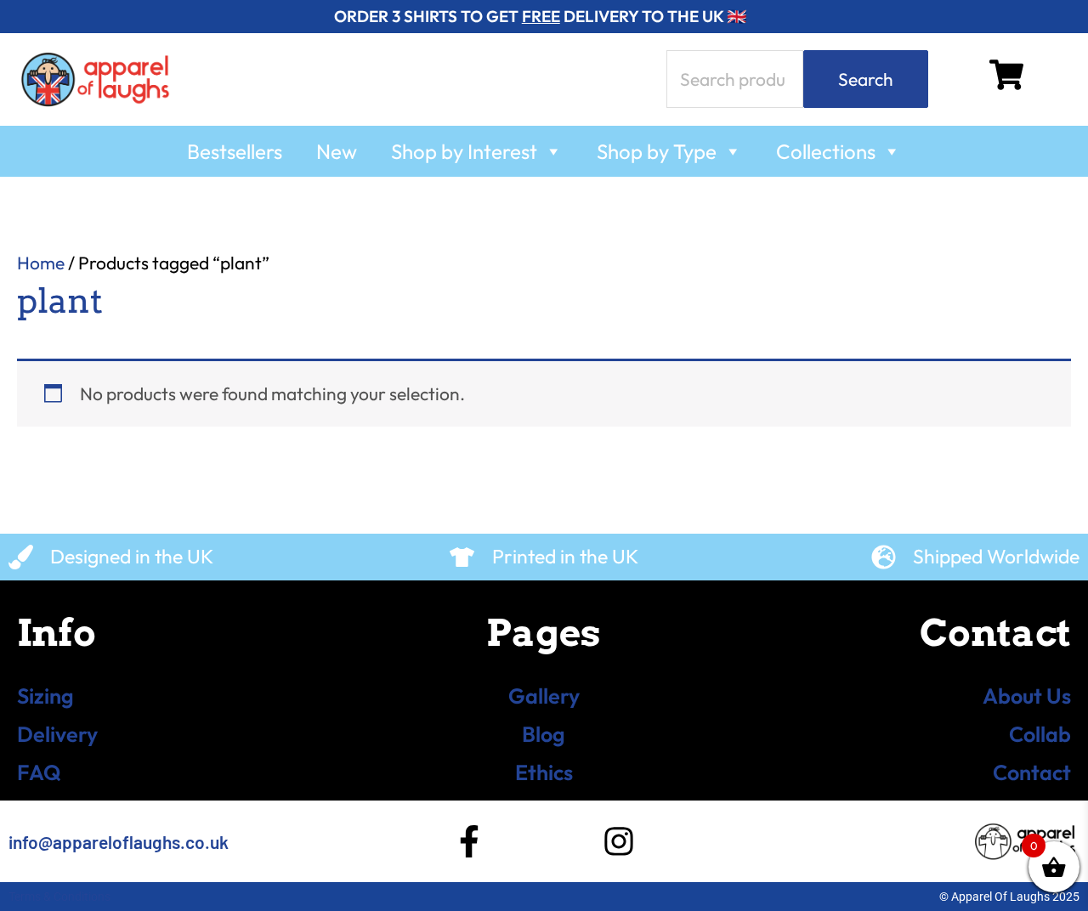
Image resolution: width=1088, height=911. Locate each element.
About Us (1027, 696)
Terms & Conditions (59, 896)
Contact (1032, 772)
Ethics (544, 772)
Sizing (45, 696)
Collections (826, 151)
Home (41, 263)
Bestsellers (234, 151)
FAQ (39, 772)
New (336, 151)
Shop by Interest (464, 151)
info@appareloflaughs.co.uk (118, 841)
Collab (1040, 734)
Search (865, 79)
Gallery (544, 696)
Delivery (57, 734)
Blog (543, 734)
